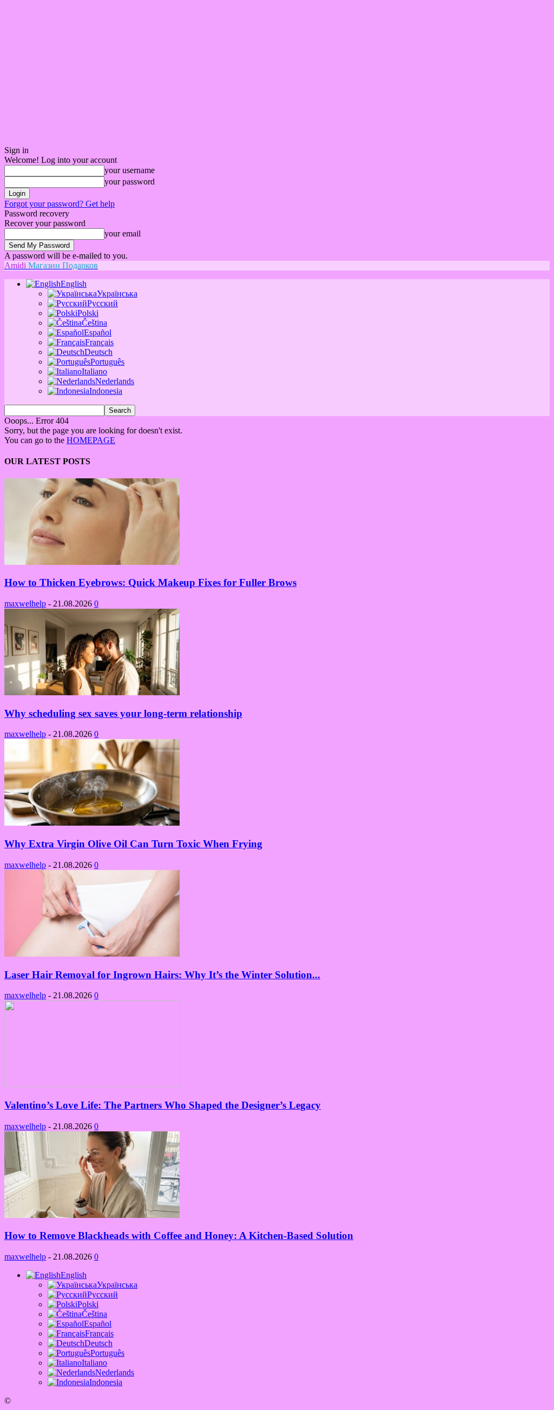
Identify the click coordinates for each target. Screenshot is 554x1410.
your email (122, 233)
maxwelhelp (25, 603)
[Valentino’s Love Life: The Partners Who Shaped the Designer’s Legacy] (92, 1084)
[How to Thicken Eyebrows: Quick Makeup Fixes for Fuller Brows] (92, 561)
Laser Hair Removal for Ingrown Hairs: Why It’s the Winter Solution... (162, 974)
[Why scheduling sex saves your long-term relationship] (92, 692)
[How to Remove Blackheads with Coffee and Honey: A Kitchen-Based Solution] (92, 1215)
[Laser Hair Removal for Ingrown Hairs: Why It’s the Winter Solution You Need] (92, 953)
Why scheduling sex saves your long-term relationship (123, 713)
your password (129, 181)
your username (129, 170)
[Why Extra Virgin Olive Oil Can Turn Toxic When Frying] (92, 822)
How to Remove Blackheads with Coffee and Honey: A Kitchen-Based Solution (178, 1235)
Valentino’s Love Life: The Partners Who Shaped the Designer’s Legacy (162, 1105)
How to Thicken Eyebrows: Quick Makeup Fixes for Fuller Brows (150, 582)
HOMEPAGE (91, 440)
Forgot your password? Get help (59, 203)
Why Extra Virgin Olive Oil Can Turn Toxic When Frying (133, 843)
